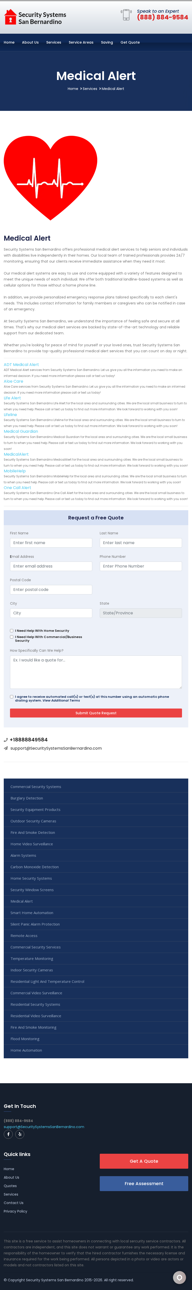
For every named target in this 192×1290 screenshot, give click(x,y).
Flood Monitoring (25, 1038)
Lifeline (10, 415)
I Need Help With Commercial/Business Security (48, 639)
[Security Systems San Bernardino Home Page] (35, 16)
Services (53, 42)
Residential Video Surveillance (35, 1015)
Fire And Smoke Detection (32, 832)
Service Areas (81, 42)
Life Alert (12, 398)
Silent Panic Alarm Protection (35, 924)
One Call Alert (17, 488)
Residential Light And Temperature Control (47, 981)
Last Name (109, 533)
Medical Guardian (21, 431)
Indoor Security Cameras (31, 969)
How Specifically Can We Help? (37, 650)
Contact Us (14, 1202)
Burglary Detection (26, 797)
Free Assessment (144, 1183)
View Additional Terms (61, 700)
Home (9, 42)
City (13, 603)
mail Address (22, 556)
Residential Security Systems (35, 1004)
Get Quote (130, 42)
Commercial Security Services (35, 946)
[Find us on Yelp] (19, 1134)
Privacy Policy (15, 1211)
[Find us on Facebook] (8, 1134)
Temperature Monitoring (31, 958)
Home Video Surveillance (31, 843)
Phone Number (113, 556)
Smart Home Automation (31, 912)
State (104, 603)
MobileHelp (15, 471)
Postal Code (20, 579)
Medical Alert (21, 901)
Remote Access (24, 935)
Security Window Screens (32, 889)
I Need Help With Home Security (42, 631)
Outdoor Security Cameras (33, 820)
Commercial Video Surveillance (36, 992)
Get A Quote (144, 1161)
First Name (19, 533)
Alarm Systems (23, 855)
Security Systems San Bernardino (55, 1280)
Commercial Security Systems (35, 786)
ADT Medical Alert (21, 364)
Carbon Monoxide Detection (34, 866)
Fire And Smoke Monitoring (33, 1027)
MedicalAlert (16, 454)
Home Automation (26, 1050)
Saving (107, 42)
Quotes (10, 1185)
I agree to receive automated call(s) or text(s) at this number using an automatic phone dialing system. (92, 698)
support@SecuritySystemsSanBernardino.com (56, 748)
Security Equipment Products (35, 809)
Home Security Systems (31, 878)
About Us (30, 42)
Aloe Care (13, 381)
